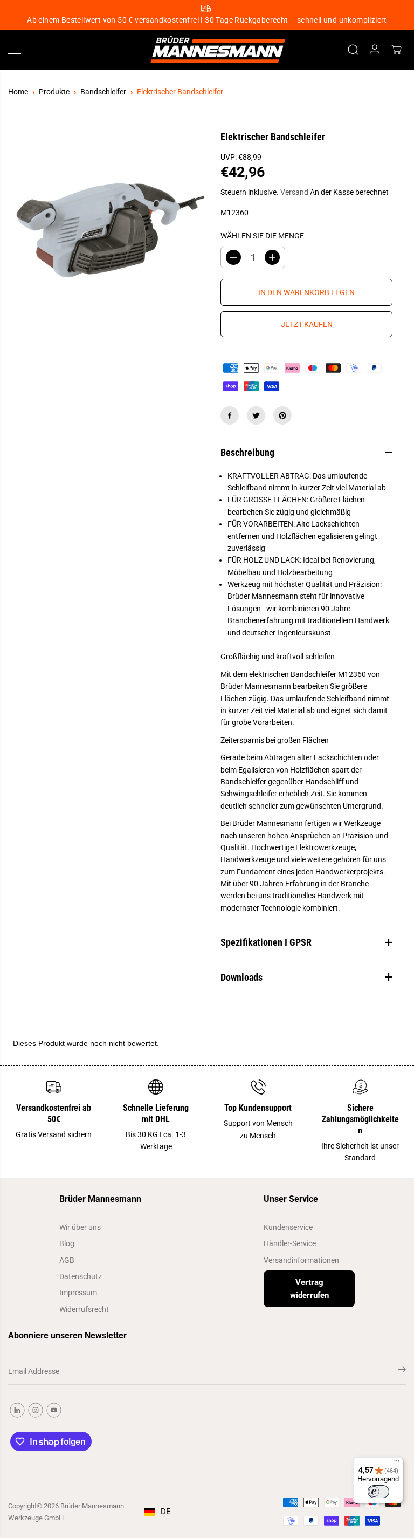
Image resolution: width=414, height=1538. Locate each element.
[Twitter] (256, 415)
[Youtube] (54, 1410)
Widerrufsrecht (84, 1309)
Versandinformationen (301, 1260)
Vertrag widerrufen (309, 1288)
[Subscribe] (402, 1371)
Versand (294, 192)
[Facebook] (229, 415)
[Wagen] (396, 49)
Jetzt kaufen (307, 324)
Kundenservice (288, 1227)
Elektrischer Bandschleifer (180, 91)
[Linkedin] (17, 1410)
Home (18, 91)
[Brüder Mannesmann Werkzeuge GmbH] (204, 50)
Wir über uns (80, 1227)
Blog (66, 1243)
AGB (66, 1260)
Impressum (78, 1292)
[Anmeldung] (374, 49)
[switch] (378, 1491)
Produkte (54, 91)
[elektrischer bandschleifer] (107, 230)
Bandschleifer (103, 91)
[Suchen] (353, 49)
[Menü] (396, 1463)
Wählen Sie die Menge (262, 235)
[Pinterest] (282, 415)
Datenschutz (80, 1276)
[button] (14, 50)
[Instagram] (35, 1410)
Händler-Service (290, 1243)
